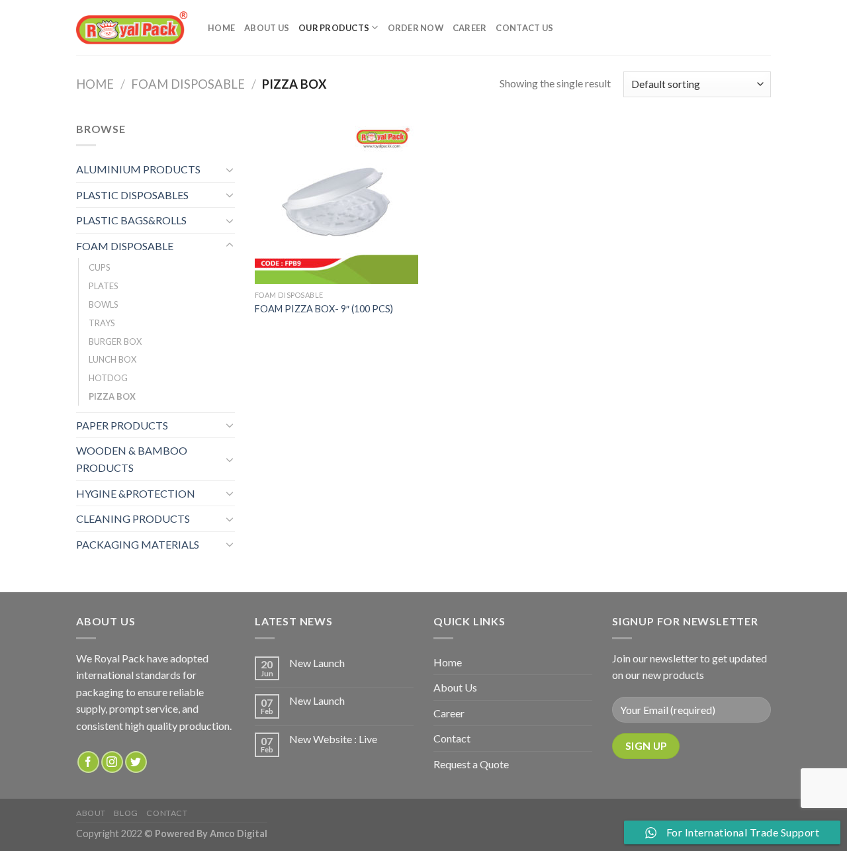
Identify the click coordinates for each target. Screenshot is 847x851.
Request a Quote (471, 764)
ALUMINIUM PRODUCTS (138, 169)
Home (221, 27)
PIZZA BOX (112, 396)
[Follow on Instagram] (112, 762)
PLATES (103, 286)
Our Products (333, 27)
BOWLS (103, 304)
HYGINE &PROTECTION (135, 493)
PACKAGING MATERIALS (137, 544)
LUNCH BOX (112, 359)
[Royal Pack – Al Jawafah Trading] (132, 27)
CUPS (100, 267)
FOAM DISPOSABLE (188, 84)
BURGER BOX (115, 341)
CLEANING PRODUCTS (133, 518)
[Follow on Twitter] (136, 762)
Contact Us (524, 27)
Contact (451, 738)
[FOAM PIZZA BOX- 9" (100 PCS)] (336, 202)
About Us (266, 27)
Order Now (415, 27)
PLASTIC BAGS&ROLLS (131, 220)
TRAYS (102, 323)
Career (470, 27)
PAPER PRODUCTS (122, 425)
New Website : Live (333, 739)
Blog (126, 813)
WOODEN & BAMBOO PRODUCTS (131, 459)
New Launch (317, 662)
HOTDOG (108, 378)
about (91, 813)
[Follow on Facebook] (88, 762)
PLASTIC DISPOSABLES (132, 195)
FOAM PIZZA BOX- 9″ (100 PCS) (324, 308)
